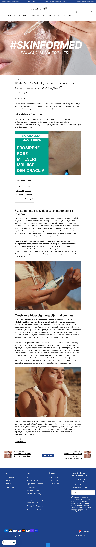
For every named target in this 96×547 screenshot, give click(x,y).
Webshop (23, 15)
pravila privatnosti (83, 507)
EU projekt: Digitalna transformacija (35, 501)
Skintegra (8, 480)
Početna (12, 15)
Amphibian (20, 191)
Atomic (28, 191)
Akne (49, 15)
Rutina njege (9, 487)
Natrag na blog (48, 455)
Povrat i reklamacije (34, 494)
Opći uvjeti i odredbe (35, 484)
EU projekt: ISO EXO (34, 509)
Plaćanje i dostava (33, 490)
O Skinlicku (53, 480)
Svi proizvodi (9, 477)
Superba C (19, 195)
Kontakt (30, 477)
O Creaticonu (54, 484)
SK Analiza (31, 19)
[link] (76, 12)
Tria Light (29, 199)
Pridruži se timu (33, 480)
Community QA (20, 442)
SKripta (43, 19)
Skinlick (7, 484)
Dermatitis (59, 15)
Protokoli (37, 15)
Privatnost (31, 487)
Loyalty (54, 19)
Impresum (31, 497)
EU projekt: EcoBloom (35, 506)
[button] (4, 12)
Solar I (18, 199)
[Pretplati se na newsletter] (90, 492)
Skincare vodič (15, 19)
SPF (70, 15)
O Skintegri (53, 477)
